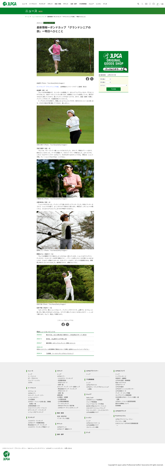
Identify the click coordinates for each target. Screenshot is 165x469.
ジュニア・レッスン (34, 380)
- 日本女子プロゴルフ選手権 (65, 406)
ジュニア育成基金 (91, 402)
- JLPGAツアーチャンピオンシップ (67, 408)
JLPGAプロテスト (91, 385)
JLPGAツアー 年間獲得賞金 (36, 423)
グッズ (105, 4)
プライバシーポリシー (20, 448)
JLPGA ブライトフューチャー (124, 419)
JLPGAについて (120, 370)
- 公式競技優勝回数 (63, 401)
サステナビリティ (120, 415)
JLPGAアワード (120, 385)
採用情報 (118, 406)
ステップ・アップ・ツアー (36, 395)
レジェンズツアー (33, 397)
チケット (65, 4)
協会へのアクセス (120, 382)
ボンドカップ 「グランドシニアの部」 (48, 87)
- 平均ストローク (62, 382)
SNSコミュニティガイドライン (36, 448)
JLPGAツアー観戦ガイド (64, 429)
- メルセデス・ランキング (65, 378)
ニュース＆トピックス (38, 16)
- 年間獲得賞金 (61, 380)
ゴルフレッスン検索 (92, 427)
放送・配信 (58, 4)
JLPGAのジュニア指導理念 (94, 400)
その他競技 (31, 399)
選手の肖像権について (122, 403)
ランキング (42, 4)
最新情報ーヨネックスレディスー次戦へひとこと (60, 343)
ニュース (24, 4)
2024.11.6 (40, 23)
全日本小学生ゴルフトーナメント (96, 406)
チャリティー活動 (120, 421)
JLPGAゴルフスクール (93, 423)
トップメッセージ (120, 376)
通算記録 (60, 395)
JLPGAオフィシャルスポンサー (124, 389)
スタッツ (50, 4)
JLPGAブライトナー (92, 370)
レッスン (98, 4)
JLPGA (30, 382)
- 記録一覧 (60, 385)
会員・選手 (74, 4)
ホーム (27, 16)
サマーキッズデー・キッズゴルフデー (97, 410)
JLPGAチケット (62, 427)
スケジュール (32, 391)
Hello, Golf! (89, 397)
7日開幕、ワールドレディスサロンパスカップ (60, 353)
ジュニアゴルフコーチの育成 (95, 404)
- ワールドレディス (63, 403)
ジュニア (91, 4)
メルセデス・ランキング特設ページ (38, 427)
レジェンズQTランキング (35, 412)
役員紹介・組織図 (120, 378)
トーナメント (33, 4)
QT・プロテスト (33, 378)
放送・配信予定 (62, 416)
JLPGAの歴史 (119, 387)
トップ (30, 374)
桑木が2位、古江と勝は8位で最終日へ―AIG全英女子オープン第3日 (66, 335)
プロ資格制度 (83, 4)
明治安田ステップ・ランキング (37, 425)
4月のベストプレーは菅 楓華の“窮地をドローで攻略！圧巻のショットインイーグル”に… (63, 349)
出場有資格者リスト (34, 406)
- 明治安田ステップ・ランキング (67, 389)
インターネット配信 (63, 418)
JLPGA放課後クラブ (92, 412)
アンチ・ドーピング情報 (122, 393)
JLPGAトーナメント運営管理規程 (125, 401)
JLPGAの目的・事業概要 (122, 380)
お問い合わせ (68, 448)
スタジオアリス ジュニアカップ (95, 408)
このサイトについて (7, 448)
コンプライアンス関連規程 (123, 395)
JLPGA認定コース (120, 391)
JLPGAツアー (32, 393)
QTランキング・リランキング (37, 410)
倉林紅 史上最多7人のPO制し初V (56, 339)
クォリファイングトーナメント (37, 408)
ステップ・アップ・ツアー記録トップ (68, 387)
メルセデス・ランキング (35, 421)
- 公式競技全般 (61, 399)
